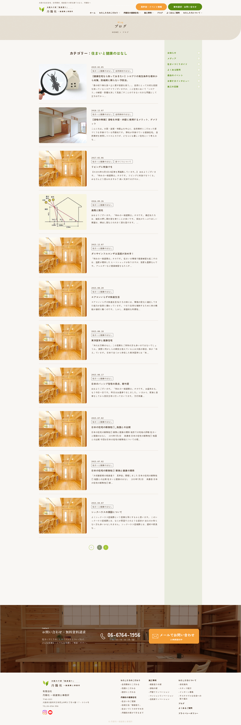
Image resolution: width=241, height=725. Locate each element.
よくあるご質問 (173, 12)
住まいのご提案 (129, 701)
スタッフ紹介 (186, 688)
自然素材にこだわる (131, 684)
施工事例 (148, 12)
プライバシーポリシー (188, 713)
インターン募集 (187, 692)
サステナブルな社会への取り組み (190, 697)
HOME (115, 32)
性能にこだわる (129, 688)
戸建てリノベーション (160, 692)
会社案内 (184, 684)
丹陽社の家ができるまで (133, 712)
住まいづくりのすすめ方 (133, 708)
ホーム (93, 12)
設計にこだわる (129, 692)
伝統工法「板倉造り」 (132, 705)
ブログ (160, 12)
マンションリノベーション (162, 695)
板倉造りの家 (156, 684)
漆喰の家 (154, 688)
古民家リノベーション (160, 699)
